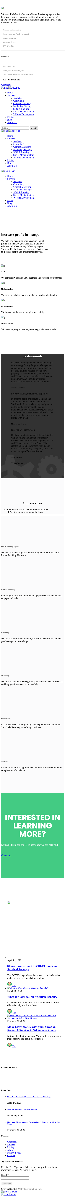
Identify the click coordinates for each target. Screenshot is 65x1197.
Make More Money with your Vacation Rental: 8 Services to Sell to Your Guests (31, 1028)
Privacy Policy (14, 1152)
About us (11, 1150)
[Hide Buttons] (8, 1194)
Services (11, 1144)
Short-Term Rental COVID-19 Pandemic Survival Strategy (28, 1097)
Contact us (12, 1142)
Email (5, 1175)
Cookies (11, 1155)
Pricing (10, 1147)
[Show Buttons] (9, 1191)
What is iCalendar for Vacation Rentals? (32, 996)
